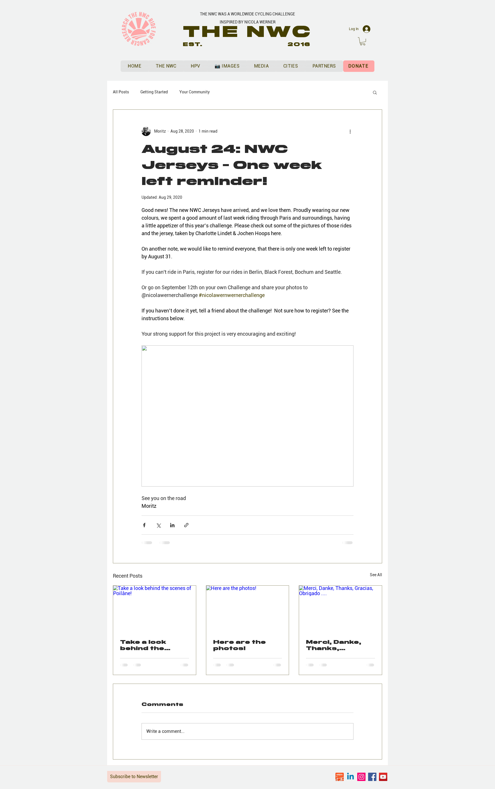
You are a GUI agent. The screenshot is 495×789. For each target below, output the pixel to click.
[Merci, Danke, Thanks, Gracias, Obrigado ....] (340, 609)
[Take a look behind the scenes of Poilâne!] (154, 609)
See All (376, 574)
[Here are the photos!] (247, 609)
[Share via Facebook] (144, 525)
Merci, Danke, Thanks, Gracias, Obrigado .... (333, 645)
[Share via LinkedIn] (172, 525)
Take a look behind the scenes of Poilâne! (143, 645)
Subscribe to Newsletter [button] (134, 776)
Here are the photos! (239, 645)
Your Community (194, 92)
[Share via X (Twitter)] (158, 525)
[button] (363, 41)
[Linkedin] (350, 777)
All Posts (121, 92)
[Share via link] (186, 525)
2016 (299, 44)
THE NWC (247, 31)
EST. (193, 44)
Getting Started (154, 92)
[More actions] (350, 131)
